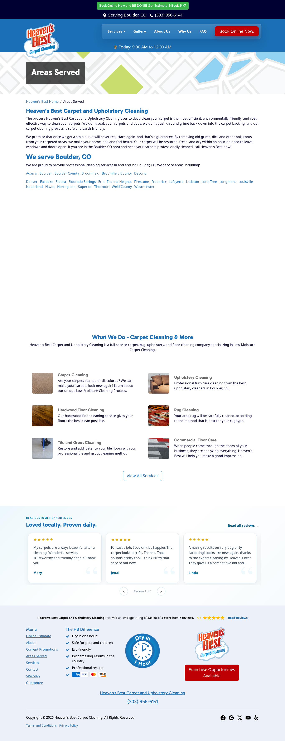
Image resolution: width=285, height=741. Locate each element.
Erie (101, 181)
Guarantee (34, 682)
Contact (32, 669)
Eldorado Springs (82, 181)
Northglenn (66, 186)
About (31, 642)
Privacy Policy (68, 725)
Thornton (101, 186)
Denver (32, 181)
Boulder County (66, 173)
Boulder (45, 173)
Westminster (144, 186)
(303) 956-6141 (169, 15)
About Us (162, 31)
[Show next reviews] (161, 591)
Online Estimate (38, 636)
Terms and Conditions (41, 725)
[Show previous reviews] (124, 591)
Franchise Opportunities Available (212, 673)
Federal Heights (119, 181)
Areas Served (36, 656)
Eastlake (46, 181)
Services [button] (115, 31)
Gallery (139, 31)
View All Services (143, 476)
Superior (85, 186)
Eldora (61, 181)
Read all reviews (241, 525)
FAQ (203, 31)
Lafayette (176, 181)
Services (32, 662)
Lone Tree (209, 181)
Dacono (140, 173)
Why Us (185, 31)
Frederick (158, 181)
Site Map (33, 676)
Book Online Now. (236, 31)
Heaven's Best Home (42, 101)
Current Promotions (42, 649)
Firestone (141, 181)
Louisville (245, 181)
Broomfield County (117, 173)
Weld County (122, 186)
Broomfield (90, 173)
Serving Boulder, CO (127, 15)
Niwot (50, 186)
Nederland (34, 186)
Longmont (227, 181)
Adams (31, 173)
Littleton (192, 181)
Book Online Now (142, 6)
